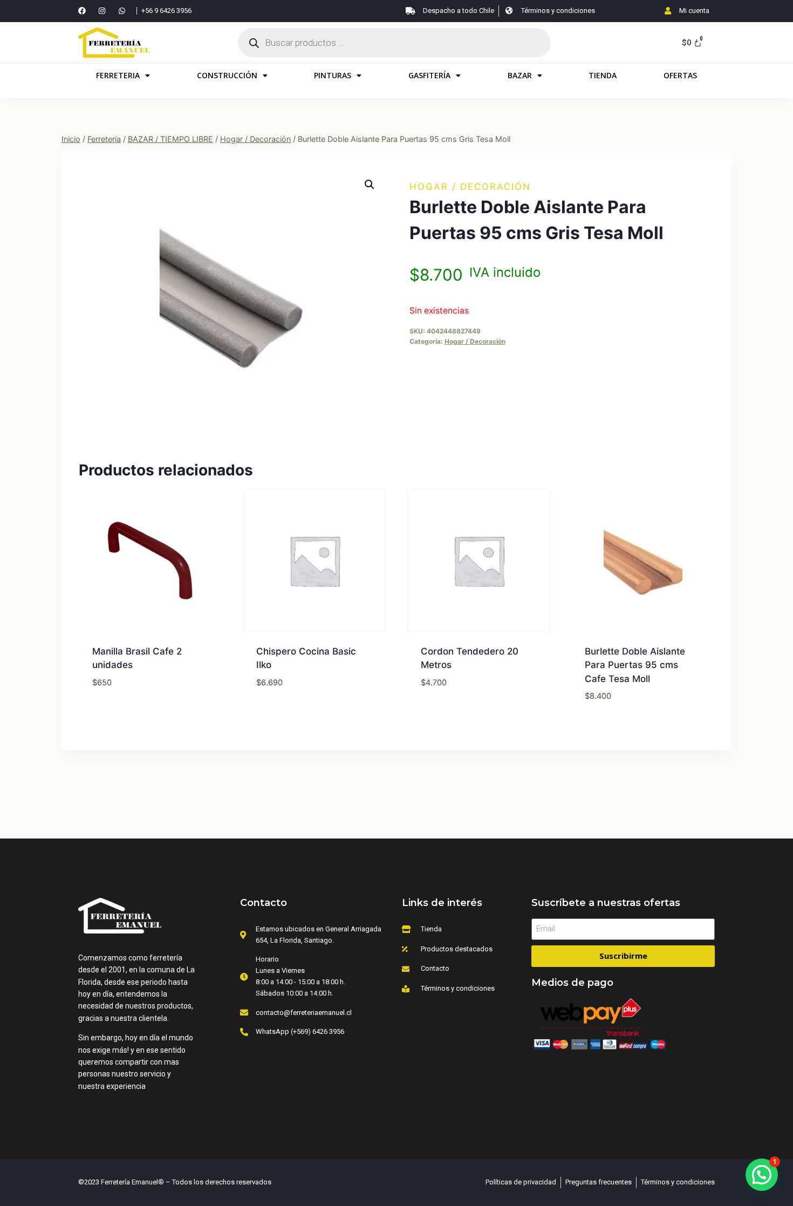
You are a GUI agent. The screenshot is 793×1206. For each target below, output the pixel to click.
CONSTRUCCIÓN (227, 75)
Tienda (603, 75)
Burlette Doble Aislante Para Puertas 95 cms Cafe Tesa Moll (635, 665)
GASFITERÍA (429, 75)
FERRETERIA (118, 75)
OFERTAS (680, 75)
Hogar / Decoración (470, 186)
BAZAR (520, 75)
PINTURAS (332, 75)
